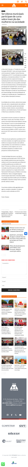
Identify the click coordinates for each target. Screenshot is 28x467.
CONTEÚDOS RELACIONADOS (10, 221)
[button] (26, 5)
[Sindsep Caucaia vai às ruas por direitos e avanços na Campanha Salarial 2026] (5, 229)
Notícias (6, 8)
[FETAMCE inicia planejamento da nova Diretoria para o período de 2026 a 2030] (7, 341)
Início (2, 8)
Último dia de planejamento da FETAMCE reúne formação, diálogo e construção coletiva (6, 330)
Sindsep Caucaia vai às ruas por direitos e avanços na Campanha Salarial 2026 (17, 229)
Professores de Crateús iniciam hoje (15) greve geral (21, 213)
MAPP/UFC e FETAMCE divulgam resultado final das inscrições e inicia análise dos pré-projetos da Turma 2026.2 (18, 238)
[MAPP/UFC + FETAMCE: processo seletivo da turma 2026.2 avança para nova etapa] (21, 360)
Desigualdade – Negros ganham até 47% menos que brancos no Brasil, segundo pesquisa (7, 214)
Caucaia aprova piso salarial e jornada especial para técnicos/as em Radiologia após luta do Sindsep (20, 350)
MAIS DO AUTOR (6, 223)
